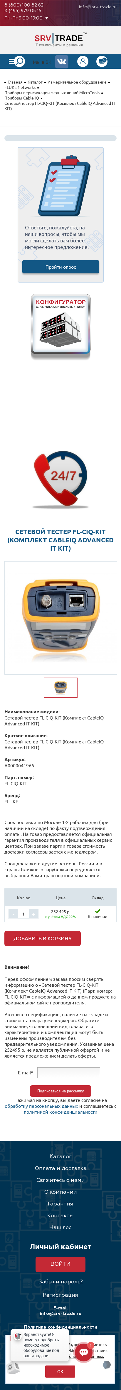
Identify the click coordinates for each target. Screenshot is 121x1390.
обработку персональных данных (41, 1106)
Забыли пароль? (60, 1282)
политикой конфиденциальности (61, 1112)
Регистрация (60, 1295)
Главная (15, 81)
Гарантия (60, 1204)
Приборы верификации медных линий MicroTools (52, 92)
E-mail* (25, 1072)
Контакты (60, 1215)
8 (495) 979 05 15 (22, 11)
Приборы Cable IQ (21, 97)
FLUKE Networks (20, 87)
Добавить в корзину (43, 938)
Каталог (35, 81)
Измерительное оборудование (77, 81)
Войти (60, 1264)
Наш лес (60, 1227)
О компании (60, 1192)
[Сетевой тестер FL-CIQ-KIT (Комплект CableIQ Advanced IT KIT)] (61, 618)
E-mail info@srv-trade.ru (60, 1311)
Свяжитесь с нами (60, 1180)
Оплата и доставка (61, 1168)
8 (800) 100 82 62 (23, 5)
